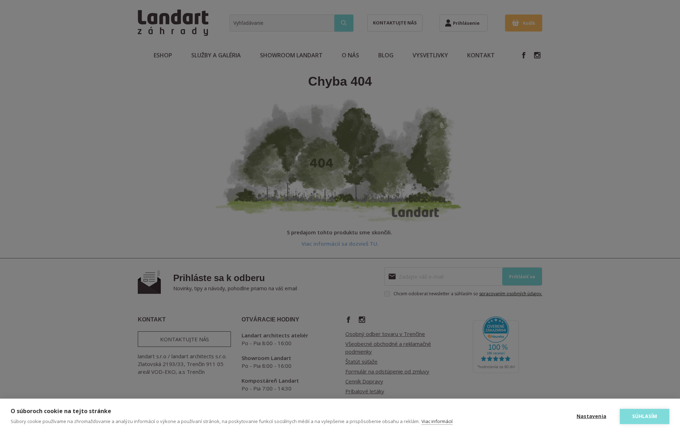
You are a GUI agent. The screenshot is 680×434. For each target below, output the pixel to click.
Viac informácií (437, 421)
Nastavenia (591, 416)
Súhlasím (644, 416)
